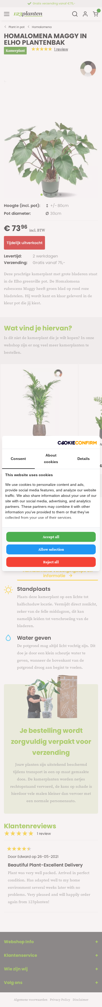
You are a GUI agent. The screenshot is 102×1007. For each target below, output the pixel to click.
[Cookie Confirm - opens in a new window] (77, 442)
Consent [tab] (18, 459)
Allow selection (51, 549)
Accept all (51, 536)
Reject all (51, 562)
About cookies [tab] (51, 458)
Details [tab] (83, 459)
